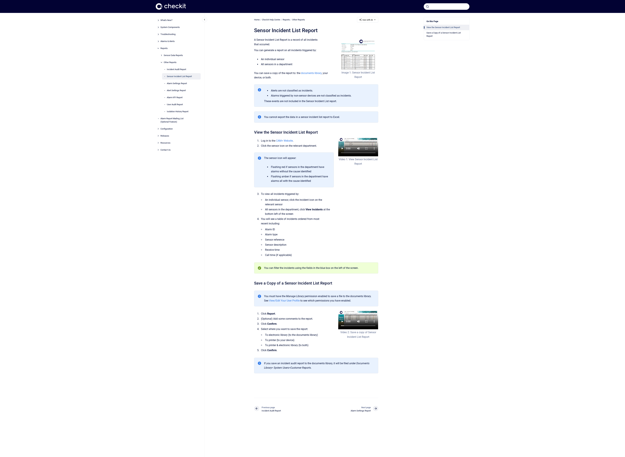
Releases (164, 135)
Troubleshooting (167, 34)
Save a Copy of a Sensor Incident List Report (443, 34)
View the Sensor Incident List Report (443, 27)
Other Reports (170, 62)
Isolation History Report (177, 111)
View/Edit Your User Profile (284, 300)
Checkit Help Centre (271, 19)
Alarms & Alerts (167, 41)
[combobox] (446, 6)
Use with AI (367, 20)
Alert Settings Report (176, 90)
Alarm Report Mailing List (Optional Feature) (171, 120)
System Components (170, 27)
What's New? (166, 20)
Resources (165, 142)
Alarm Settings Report (177, 83)
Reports (164, 48)
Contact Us (165, 149)
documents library (311, 73)
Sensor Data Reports (173, 55)
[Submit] (427, 6)
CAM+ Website (284, 140)
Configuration (166, 128)
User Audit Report (175, 104)
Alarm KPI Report (175, 97)
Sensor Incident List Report (179, 76)
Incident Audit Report (176, 69)
